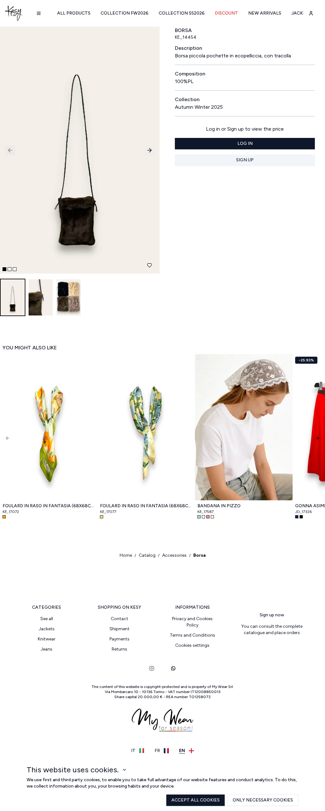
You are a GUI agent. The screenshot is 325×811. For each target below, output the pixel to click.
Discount (226, 13)
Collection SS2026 (182, 13)
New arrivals (264, 13)
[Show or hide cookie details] (124, 769)
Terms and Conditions (192, 635)
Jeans (46, 649)
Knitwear (47, 639)
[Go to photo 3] (15, 269)
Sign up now (272, 615)
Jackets (301, 13)
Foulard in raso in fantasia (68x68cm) (49, 506)
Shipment (119, 629)
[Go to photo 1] (4, 269)
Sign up (245, 160)
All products (73, 13)
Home (126, 555)
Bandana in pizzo (219, 506)
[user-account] (311, 13)
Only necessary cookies (263, 800)
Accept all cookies (195, 800)
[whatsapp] (173, 668)
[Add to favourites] (149, 265)
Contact (119, 618)
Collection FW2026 (125, 13)
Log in (245, 143)
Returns (119, 649)
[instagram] (151, 668)
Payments (119, 639)
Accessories (174, 555)
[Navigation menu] (38, 13)
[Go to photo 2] (9, 269)
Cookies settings (192, 645)
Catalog (147, 555)
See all (46, 618)
